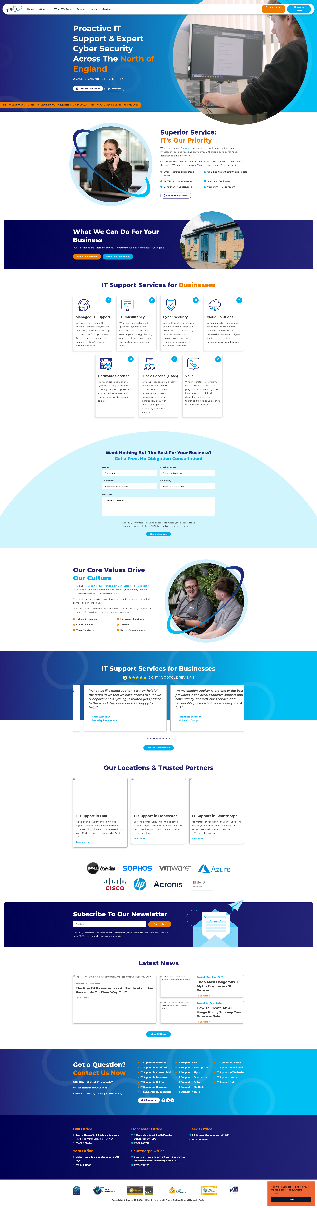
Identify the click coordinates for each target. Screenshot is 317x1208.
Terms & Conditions (176, 1200)
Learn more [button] (277, 1193)
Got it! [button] (291, 1200)
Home (30, 9)
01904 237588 (104, 105)
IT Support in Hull (188, 1062)
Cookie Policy (114, 1093)
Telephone (108, 480)
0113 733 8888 (130, 105)
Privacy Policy (94, 1093)
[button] (148, 738)
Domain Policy (197, 1200)
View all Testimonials (159, 747)
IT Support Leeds (227, 1077)
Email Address (168, 467)
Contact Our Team (89, 88)
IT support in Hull (93, 586)
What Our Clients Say (118, 256)
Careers (81, 9)
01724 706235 (80, 105)
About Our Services (87, 256)
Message (107, 494)
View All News (158, 1034)
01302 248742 (48, 105)
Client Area (150, 1100)
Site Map (78, 1093)
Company (165, 480)
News (94, 9)
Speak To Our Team (177, 195)
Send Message (158, 534)
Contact (107, 9)
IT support (185, 148)
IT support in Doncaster (116, 586)
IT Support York (226, 1082)
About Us (115, 88)
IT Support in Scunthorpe (192, 1077)
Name (105, 467)
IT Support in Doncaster (154, 1077)
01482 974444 (17, 105)
